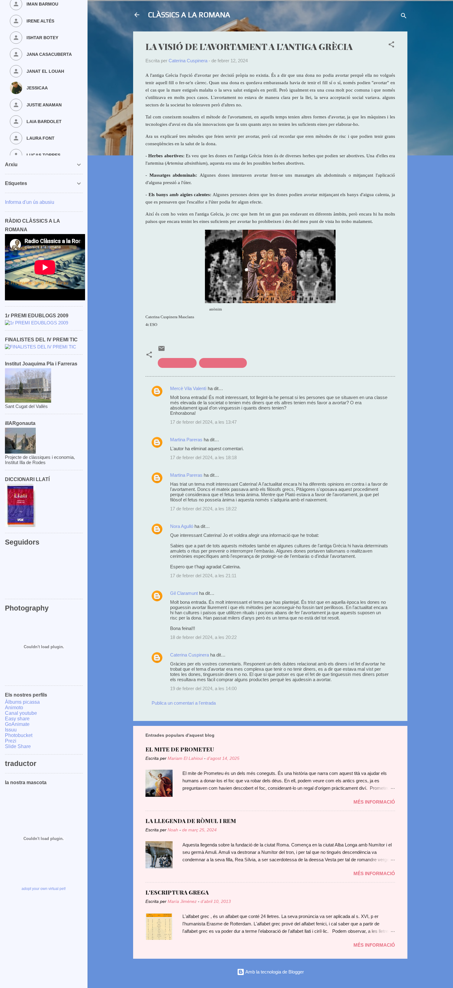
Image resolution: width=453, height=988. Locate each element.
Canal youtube (21, 713)
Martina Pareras (186, 439)
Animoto (14, 707)
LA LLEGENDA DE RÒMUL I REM (190, 821)
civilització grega (177, 362)
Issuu (11, 729)
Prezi (10, 740)
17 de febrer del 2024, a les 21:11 (203, 575)
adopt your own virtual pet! (44, 889)
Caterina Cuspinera (189, 654)
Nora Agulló (181, 526)
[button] (391, 45)
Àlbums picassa (22, 702)
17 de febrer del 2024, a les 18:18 (203, 457)
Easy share (17, 718)
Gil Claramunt (184, 593)
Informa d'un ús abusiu (29, 202)
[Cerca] (403, 16)
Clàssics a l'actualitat (223, 362)
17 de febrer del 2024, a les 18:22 (203, 508)
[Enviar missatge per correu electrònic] (161, 350)
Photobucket (18, 735)
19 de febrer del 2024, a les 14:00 (203, 688)
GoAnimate (17, 724)
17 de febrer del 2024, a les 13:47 (203, 422)
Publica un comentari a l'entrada (184, 703)
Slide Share (18, 746)
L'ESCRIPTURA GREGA (177, 892)
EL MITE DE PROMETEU (179, 749)
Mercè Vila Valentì (188, 388)
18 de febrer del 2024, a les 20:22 (203, 637)
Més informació (374, 802)
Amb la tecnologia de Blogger (274, 971)
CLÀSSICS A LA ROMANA (189, 14)
